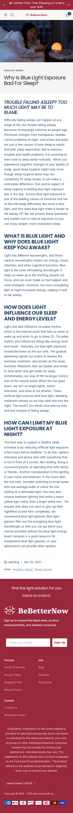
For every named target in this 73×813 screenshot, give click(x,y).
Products (43, 675)
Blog (41, 667)
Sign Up (59, 642)
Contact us (10, 707)
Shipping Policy (13, 682)
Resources (45, 682)
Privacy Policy (12, 675)
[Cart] (67, 15)
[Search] (12, 15)
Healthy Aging (13, 70)
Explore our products (36, 595)
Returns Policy (13, 689)
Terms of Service (14, 667)
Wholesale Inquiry (15, 715)
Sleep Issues (43, 569)
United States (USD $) (19, 783)
